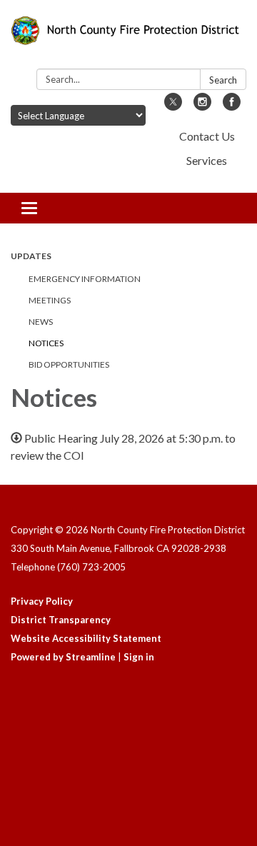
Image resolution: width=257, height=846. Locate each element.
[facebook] (232, 106)
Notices (46, 343)
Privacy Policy (42, 601)
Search (223, 80)
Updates (31, 256)
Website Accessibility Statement (86, 638)
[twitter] (173, 106)
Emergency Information (85, 278)
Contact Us (207, 136)
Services (206, 160)
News (41, 321)
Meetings (50, 300)
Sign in (139, 657)
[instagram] (202, 106)
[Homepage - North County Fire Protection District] (128, 37)
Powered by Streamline (63, 657)
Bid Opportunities (69, 364)
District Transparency (61, 619)
